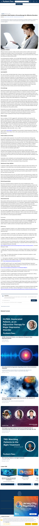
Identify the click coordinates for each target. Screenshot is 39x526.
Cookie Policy (7, 522)
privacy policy (20, 302)
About (19, 491)
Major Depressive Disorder (5, 306)
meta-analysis (9, 130)
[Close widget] (37, 497)
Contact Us (19, 493)
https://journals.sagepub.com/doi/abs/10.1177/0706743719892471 (14, 267)
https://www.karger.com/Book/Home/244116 (12, 261)
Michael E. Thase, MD (6, 459)
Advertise (19, 492)
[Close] (37, 519)
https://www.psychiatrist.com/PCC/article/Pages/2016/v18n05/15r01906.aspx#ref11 (17, 245)
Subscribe (33, 300)
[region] (19, 521)
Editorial (19, 495)
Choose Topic (18, 4)
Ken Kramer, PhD (5, 340)
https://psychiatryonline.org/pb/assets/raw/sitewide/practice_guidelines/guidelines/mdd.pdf (19, 289)
